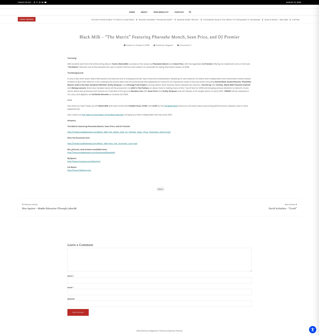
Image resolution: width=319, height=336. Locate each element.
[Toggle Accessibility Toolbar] (313, 330)
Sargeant (169, 45)
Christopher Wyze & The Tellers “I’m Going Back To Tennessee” (226, 19)
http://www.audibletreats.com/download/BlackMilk (91, 152)
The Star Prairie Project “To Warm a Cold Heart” (107, 19)
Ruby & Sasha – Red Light (271, 19)
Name (70, 276)
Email (70, 287)
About (144, 12)
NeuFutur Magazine (149, 331)
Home (132, 12)
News (160, 189)
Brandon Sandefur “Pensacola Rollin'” (150, 19)
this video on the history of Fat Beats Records (103, 114)
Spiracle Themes (175, 331)
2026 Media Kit (161, 12)
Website (71, 299)
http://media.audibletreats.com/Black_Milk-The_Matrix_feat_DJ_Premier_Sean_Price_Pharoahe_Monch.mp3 (118, 132)
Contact (179, 12)
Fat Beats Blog (171, 106)
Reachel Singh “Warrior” (182, 19)
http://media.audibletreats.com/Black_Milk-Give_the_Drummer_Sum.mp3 (102, 143)
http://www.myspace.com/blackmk (83, 161)
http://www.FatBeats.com (79, 170)
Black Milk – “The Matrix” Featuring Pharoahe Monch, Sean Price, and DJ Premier (159, 37)
